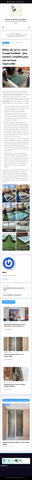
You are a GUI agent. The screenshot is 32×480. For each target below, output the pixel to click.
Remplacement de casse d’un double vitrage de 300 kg (14, 385)
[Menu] (3, 27)
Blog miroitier (5, 42)
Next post (5, 292)
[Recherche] (29, 27)
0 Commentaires (7, 45)
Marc (14, 42)
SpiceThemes (24, 477)
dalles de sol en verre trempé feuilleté (12, 94)
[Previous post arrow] (28, 288)
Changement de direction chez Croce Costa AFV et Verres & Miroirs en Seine (14, 325)
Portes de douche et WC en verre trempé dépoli (14, 355)
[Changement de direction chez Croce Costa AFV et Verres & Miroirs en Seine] (16, 313)
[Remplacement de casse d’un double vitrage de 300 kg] (16, 374)
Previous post (6, 285)
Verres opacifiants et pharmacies (12, 295)
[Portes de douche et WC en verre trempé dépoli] (16, 344)
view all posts (5, 278)
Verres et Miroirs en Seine (15, 19)
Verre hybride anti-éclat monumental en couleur (14, 289)
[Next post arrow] (28, 295)
